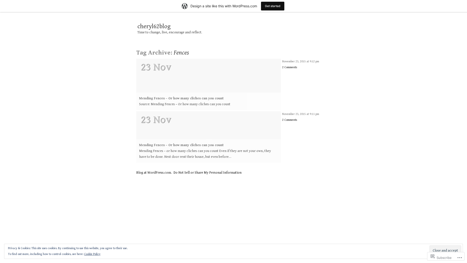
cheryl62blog (154, 26)
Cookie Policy (92, 254)
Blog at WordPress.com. (154, 173)
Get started (272, 6)
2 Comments (289, 67)
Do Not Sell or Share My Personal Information (207, 173)
